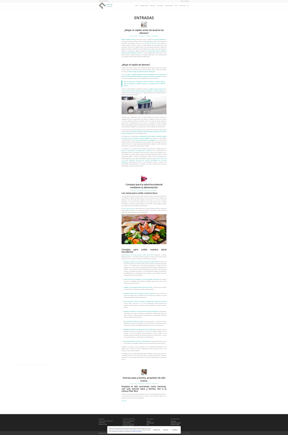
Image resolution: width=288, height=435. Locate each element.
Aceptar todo (156, 429)
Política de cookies (175, 424)
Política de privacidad (175, 423)
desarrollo (156, 36)
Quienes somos (150, 423)
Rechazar (165, 429)
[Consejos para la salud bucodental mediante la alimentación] (144, 179)
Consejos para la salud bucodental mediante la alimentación (144, 186)
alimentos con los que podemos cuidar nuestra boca (138, 255)
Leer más (124, 401)
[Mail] (188, 1)
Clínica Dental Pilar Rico (152, 43)
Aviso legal (173, 421)
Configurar (175, 429)
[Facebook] (184, 1)
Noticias (148, 36)
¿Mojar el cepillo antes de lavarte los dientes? (144, 32)
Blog (148, 424)
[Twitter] (181, 1)
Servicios (149, 421)
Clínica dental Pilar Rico (129, 208)
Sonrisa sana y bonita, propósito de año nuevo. (144, 379)
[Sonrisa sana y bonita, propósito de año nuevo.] (144, 372)
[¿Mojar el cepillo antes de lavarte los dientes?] (144, 24)
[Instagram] (186, 1)
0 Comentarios (141, 36)
